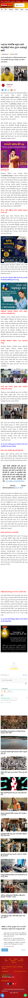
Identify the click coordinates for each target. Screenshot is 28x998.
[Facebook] (8, 984)
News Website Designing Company (17, 991)
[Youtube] (13, 984)
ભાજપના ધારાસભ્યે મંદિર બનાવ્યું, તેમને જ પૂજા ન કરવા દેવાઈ (14, 814)
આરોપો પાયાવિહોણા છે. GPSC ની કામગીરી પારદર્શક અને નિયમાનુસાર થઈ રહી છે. (14, 943)
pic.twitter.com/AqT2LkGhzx (15, 481)
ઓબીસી (16, 9)
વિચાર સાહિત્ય (20, 960)
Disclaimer (18, 1)
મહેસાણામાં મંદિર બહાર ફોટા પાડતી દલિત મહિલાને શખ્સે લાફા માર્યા (14, 834)
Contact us (4, 968)
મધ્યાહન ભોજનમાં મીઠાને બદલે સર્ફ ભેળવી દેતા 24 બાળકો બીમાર (14, 875)
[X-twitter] (11, 984)
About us (13, 1)
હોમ (2, 9)
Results (23, 950)
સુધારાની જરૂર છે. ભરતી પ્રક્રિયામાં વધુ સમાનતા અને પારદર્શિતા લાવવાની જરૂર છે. (14, 939)
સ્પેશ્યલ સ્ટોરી (12, 960)
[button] (26, 5)
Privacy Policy (7, 1)
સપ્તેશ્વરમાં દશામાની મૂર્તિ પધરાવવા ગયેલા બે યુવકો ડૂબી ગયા (14, 752)
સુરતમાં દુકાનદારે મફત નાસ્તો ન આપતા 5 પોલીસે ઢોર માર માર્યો (13, 855)
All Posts (9, 86)
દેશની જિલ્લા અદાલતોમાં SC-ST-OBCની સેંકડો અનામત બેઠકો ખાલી (13, 732)
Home (2, 1)
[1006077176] (14, 262)
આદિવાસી (11, 9)
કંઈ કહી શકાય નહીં (9, 946)
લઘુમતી (21, 9)
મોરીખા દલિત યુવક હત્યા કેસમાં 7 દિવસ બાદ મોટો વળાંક (14, 773)
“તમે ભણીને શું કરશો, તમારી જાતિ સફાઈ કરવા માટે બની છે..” (13, 916)
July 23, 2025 (19, 488)
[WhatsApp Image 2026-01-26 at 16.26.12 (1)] (14, 652)
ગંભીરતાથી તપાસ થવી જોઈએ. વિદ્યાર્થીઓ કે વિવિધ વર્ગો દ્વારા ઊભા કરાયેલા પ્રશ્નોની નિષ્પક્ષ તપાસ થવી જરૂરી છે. (15, 934)
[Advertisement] (14, 26)
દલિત (6, 9)
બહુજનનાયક (14, 962)
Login (25, 675)
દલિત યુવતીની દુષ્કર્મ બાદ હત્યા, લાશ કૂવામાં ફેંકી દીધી (13, 793)
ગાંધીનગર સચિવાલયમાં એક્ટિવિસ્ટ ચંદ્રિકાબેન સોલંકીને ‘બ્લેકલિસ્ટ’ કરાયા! (13, 896)
